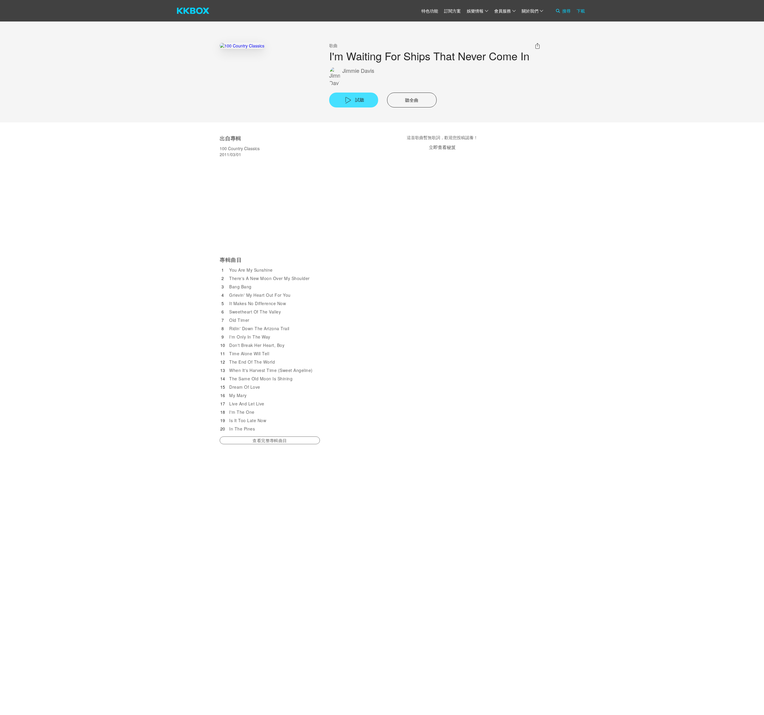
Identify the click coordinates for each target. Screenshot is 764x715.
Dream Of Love (244, 387)
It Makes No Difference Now (257, 303)
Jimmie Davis (358, 70)
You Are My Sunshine (251, 270)
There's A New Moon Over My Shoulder (269, 278)
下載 (581, 11)
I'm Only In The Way (249, 337)
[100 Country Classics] (242, 45)
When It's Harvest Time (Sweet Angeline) (271, 370)
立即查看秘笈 (442, 147)
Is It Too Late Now (247, 420)
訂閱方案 (452, 11)
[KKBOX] (193, 10)
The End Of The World (252, 362)
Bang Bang (240, 287)
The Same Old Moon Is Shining (260, 379)
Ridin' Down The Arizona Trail (259, 328)
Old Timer (239, 320)
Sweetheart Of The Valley (255, 312)
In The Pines (242, 429)
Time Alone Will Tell (249, 353)
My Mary (238, 395)
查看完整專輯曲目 (269, 440)
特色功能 (429, 11)
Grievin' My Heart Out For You (260, 295)
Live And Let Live (246, 404)
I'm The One (242, 412)
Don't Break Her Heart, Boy (256, 345)
